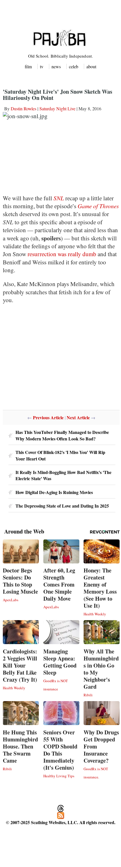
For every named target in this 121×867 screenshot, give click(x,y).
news (56, 66)
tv (41, 66)
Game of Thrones (98, 206)
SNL (58, 198)
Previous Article (48, 417)
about (91, 66)
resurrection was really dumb (62, 254)
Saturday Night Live (57, 108)
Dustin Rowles (23, 108)
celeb (73, 66)
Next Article (78, 417)
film (28, 66)
